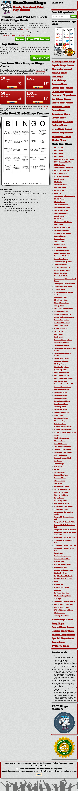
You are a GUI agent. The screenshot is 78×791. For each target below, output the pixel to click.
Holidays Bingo (59, 125)
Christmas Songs (60, 264)
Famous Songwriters (61, 320)
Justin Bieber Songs (61, 375)
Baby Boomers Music (62, 230)
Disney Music (59, 306)
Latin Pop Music (60, 407)
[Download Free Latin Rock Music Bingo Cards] (25, 151)
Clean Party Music (61, 276)
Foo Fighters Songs (61, 326)
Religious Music (60, 478)
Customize (20, 39)
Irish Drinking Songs (61, 367)
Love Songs (58, 415)
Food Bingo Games (61, 99)
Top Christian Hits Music (63, 576)
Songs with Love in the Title (64, 537)
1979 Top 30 (58, 151)
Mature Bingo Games (62, 133)
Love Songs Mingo (61, 418)
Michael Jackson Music (63, 427)
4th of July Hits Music (62, 176)
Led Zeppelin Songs (61, 412)
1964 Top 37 (58, 148)
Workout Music (59, 613)
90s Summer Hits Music (63, 222)
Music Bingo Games (62, 144)
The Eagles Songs (60, 573)
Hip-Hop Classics (60, 364)
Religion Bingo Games (63, 631)
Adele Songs (58, 224)
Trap (56, 581)
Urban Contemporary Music (64, 601)
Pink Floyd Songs (60, 455)
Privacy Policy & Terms (66, 771)
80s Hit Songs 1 (59, 199)
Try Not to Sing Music (62, 593)
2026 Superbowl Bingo (63, 62)
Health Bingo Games (62, 122)
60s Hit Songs (59, 179)
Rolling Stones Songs (62, 489)
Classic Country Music (62, 267)
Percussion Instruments (63, 452)
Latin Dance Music (61, 404)
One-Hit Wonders (60, 444)
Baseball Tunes (60, 236)
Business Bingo (59, 84)
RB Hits (57, 469)
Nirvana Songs (59, 441)
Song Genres (58, 553)
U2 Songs (57, 599)
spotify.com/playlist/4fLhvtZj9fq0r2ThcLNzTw (15, 35)
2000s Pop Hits (59, 165)
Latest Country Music (62, 401)
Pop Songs (58, 461)
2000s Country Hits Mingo (63, 162)
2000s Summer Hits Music (64, 168)
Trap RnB (57, 590)
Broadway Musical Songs (63, 256)
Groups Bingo (59, 118)
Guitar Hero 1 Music (61, 343)
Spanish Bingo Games (63, 638)
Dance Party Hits (60, 297)
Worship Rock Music (61, 616)
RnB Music (58, 484)
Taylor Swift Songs (61, 567)
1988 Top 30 (58, 153)
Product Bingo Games (63, 627)
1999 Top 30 (58, 156)
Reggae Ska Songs (61, 475)
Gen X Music (59, 331)
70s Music (58, 193)
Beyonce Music (59, 242)
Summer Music (59, 562)
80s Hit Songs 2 (59, 202)
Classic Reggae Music (62, 270)
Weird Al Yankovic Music (63, 610)
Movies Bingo (59, 140)
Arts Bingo (57, 77)
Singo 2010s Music (61, 495)
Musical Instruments (61, 438)
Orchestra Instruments (62, 449)
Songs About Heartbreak (63, 506)
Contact (45, 108)
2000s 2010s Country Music (64, 159)
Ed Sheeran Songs (61, 311)
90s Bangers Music (61, 210)
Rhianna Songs (59, 481)
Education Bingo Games (64, 95)
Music (56, 435)
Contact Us (37, 763)
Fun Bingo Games (61, 107)
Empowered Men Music (63, 314)
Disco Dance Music (61, 300)
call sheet (24, 29)
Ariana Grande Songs (62, 227)
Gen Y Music (58, 334)
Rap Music (58, 466)
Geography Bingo (61, 114)
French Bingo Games (62, 103)
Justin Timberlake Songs (63, 378)
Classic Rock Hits (60, 273)
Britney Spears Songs (62, 253)
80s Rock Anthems (61, 205)
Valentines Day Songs (62, 607)
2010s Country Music (62, 170)
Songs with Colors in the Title (65, 530)
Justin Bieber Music (61, 372)
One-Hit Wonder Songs (62, 446)
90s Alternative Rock (62, 207)
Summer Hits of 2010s (62, 559)
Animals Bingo (59, 73)
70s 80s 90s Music (60, 185)
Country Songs (59, 289)
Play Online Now (40, 58)
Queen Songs (59, 464)
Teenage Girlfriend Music (63, 570)
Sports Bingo (58, 642)
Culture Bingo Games (62, 92)
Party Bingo (58, 623)
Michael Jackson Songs (63, 429)
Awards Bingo (59, 80)
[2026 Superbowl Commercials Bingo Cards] (64, 55)
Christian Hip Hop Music (63, 262)
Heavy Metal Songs (61, 361)
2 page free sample (39, 72)
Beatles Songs (59, 239)
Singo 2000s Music (61, 492)
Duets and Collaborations (63, 308)
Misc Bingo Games (61, 137)
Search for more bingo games (49, 769)
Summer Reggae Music (62, 564)
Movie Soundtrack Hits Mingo (65, 432)
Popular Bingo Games (63, 65)
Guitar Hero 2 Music (61, 346)
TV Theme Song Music (62, 596)
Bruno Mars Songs (61, 259)
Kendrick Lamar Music (62, 387)
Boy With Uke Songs (61, 250)
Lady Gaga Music (60, 392)
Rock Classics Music (61, 486)
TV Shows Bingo (60, 646)
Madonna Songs (60, 421)
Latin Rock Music (60, 409)
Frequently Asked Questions (55, 763)
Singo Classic (59, 498)
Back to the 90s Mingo (62, 233)
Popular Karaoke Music (63, 458)
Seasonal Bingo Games (63, 635)
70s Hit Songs (59, 190)
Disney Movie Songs (61, 303)
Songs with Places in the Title (65, 545)
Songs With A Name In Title (64, 522)
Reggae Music (59, 472)
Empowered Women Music (64, 317)
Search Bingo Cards (63, 12)
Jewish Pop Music (60, 370)
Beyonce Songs (59, 244)
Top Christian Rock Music (63, 579)
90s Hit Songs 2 (59, 219)
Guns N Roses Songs (61, 358)
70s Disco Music (60, 188)
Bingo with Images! (62, 69)
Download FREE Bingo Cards (38, 39)
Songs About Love (61, 509)
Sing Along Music (60, 501)
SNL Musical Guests (61, 503)
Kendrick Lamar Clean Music (65, 384)
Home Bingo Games (62, 129)
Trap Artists (58, 584)
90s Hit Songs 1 (59, 216)
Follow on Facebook (27, 769)
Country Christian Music (63, 286)
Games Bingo (58, 110)
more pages (44, 106)
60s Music (58, 182)
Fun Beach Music (60, 328)
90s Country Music (61, 213)
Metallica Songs (60, 424)
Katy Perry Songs (60, 381)
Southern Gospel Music (62, 556)
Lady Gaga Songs (60, 395)
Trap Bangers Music (61, 587)
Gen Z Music (58, 337)
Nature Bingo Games (62, 620)
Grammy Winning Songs (63, 340)
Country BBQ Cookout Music (64, 284)
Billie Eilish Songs (60, 247)
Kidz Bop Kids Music (62, 389)
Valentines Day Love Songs (64, 604)
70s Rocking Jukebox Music (64, 196)
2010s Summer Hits (61, 173)
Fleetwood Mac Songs (62, 323)
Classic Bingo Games (62, 88)
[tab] (64, 62)
